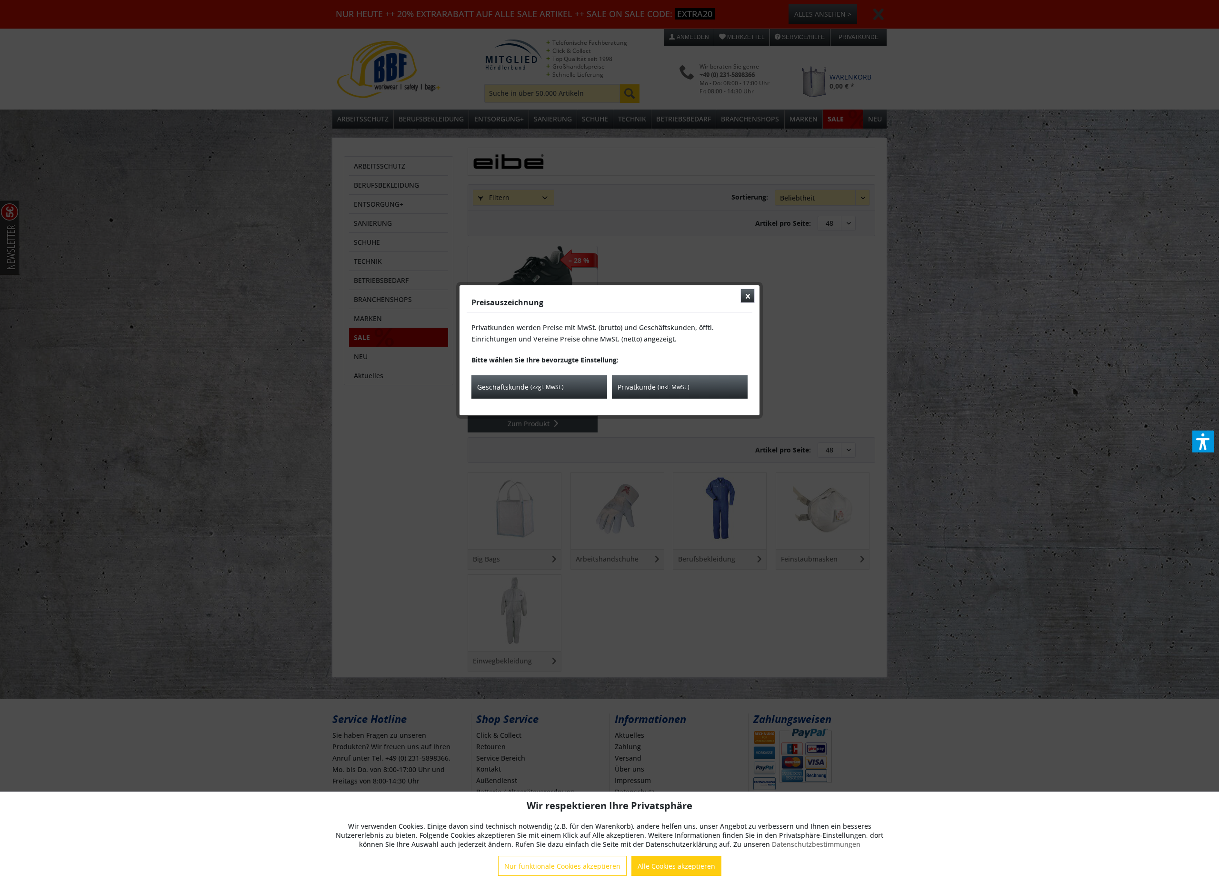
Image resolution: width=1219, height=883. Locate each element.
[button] (1203, 441)
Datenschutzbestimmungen (816, 844)
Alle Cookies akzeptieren (676, 866)
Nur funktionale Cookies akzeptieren (562, 866)
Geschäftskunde (520, 386)
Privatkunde (653, 386)
